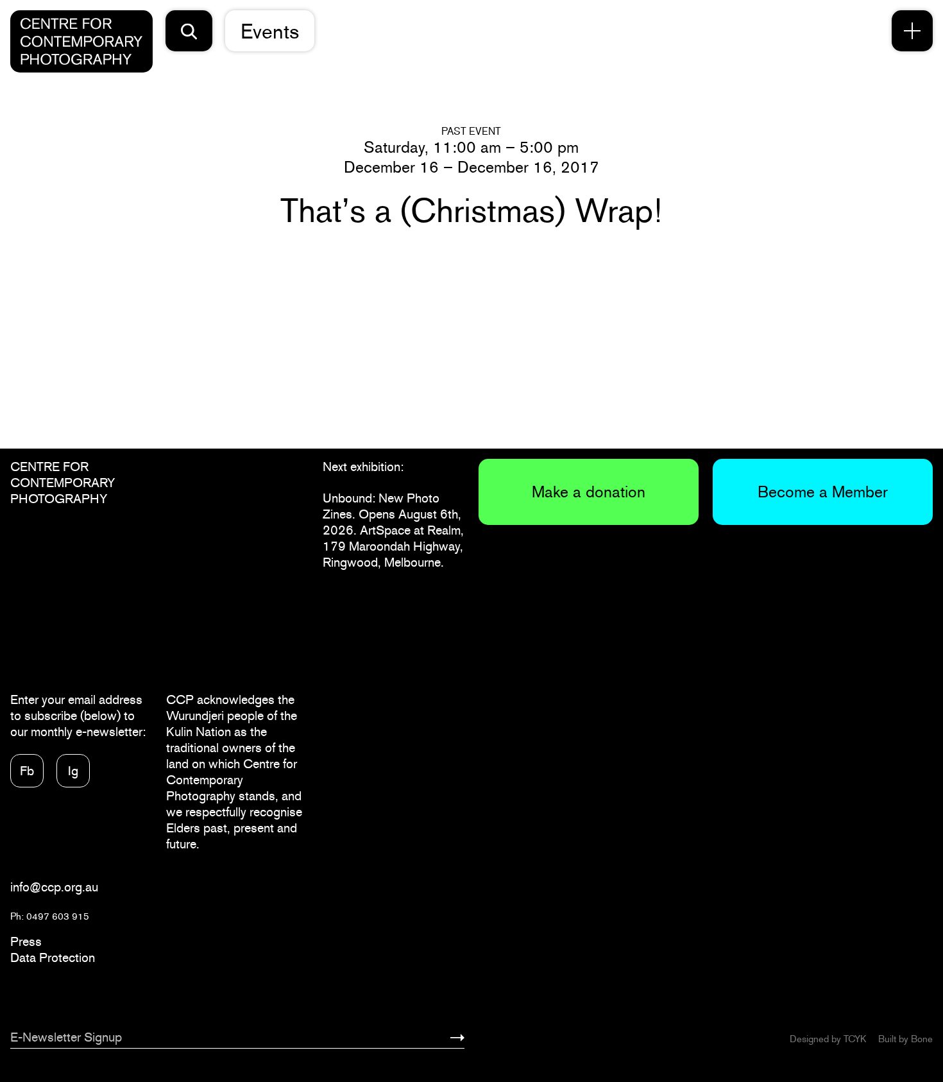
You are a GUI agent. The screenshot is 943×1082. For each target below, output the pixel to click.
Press (26, 941)
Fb (27, 770)
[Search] (189, 30)
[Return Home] (81, 41)
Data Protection (52, 957)
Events (270, 31)
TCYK (855, 1038)
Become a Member (823, 491)
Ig (73, 770)
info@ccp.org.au (54, 887)
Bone (922, 1038)
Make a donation (588, 491)
